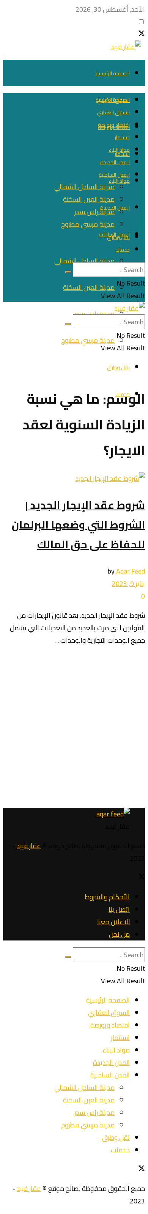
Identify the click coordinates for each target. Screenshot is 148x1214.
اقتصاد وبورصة (114, 125)
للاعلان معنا (113, 922)
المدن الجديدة (115, 208)
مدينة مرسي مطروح (88, 340)
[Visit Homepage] (128, 46)
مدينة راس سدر (94, 314)
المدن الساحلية (114, 175)
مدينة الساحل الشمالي (84, 261)
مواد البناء (119, 181)
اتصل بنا (119, 909)
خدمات (122, 250)
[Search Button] (68, 272)
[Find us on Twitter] (141, 34)
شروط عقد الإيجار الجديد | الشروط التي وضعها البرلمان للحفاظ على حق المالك (78, 524)
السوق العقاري (113, 112)
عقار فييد (29, 845)
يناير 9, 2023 (128, 583)
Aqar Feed (130, 571)
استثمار (122, 137)
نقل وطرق (118, 367)
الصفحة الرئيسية (113, 73)
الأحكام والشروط (107, 897)
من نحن (119, 934)
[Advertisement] (74, 727)
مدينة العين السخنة (89, 287)
